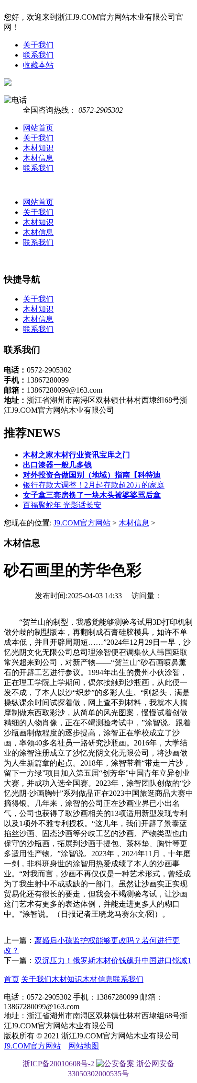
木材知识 (38, 148)
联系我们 (38, 55)
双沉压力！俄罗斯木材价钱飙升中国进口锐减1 (112, 960)
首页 (11, 979)
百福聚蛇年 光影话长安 (62, 505)
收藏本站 (38, 65)
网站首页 (38, 128)
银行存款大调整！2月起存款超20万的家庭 (93, 485)
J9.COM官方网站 (82, 523)
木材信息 (38, 158)
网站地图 (83, 1046)
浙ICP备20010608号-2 (58, 1064)
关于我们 (38, 45)
